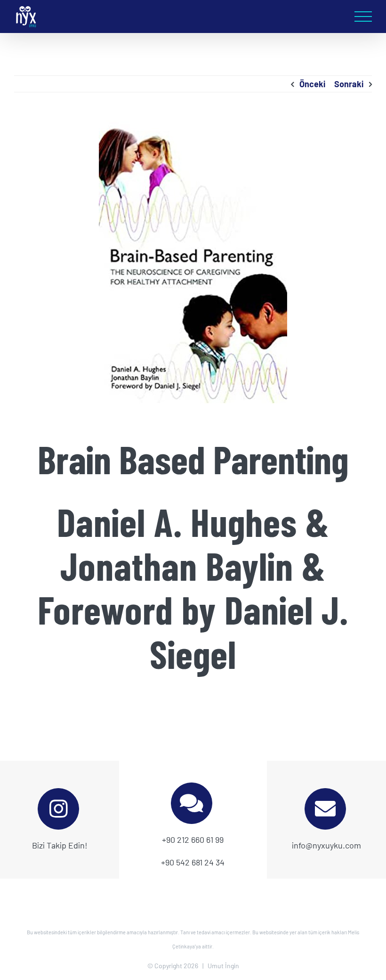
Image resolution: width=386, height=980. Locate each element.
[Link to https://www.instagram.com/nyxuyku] (58, 809)
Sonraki (348, 84)
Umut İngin (223, 966)
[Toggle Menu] (363, 16)
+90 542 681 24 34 (193, 862)
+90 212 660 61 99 (193, 839)
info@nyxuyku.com (326, 845)
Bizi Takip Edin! (60, 845)
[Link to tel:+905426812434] (191, 803)
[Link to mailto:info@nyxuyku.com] (325, 809)
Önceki (312, 84)
